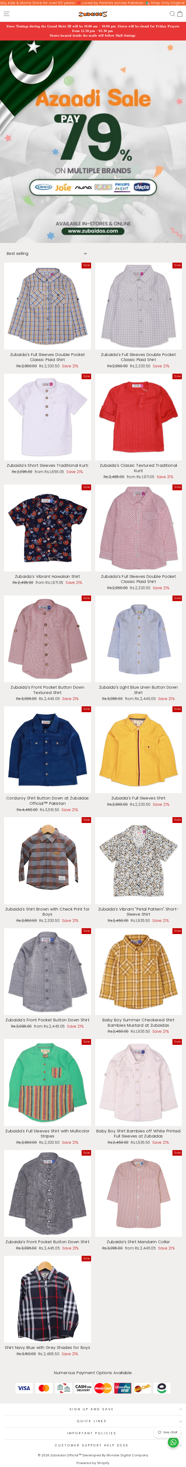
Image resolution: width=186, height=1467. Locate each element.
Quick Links (92, 1421)
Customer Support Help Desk (92, 1445)
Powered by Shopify (93, 1463)
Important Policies (91, 1433)
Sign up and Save (92, 1409)
